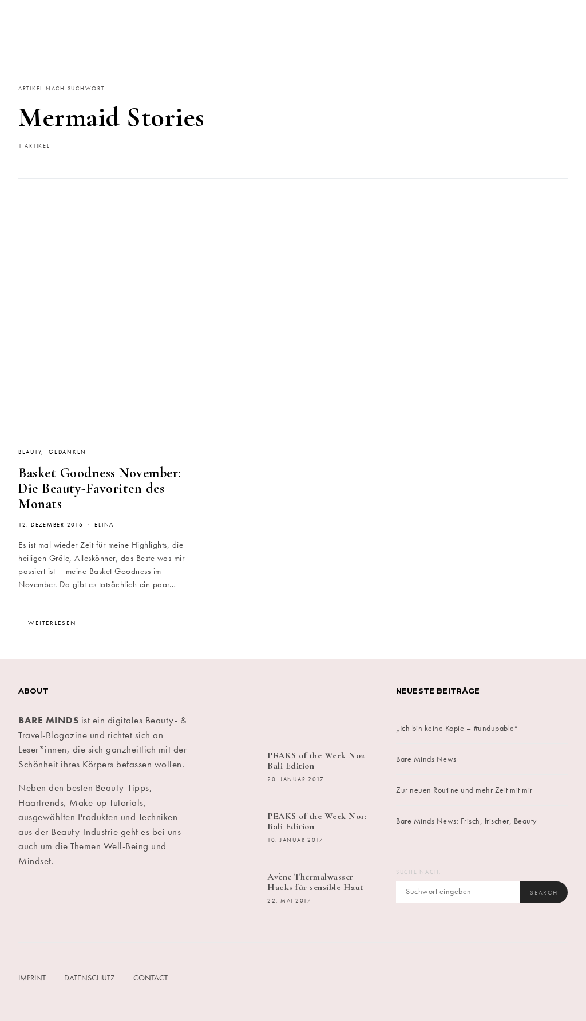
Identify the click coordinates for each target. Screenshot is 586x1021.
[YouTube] (336, 700)
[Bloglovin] (365, 700)
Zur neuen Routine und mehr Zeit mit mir (464, 790)
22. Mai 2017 (289, 900)
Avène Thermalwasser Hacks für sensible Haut (315, 882)
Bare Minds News (426, 759)
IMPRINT (32, 977)
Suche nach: (418, 872)
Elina (104, 524)
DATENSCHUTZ (89, 977)
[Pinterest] (307, 700)
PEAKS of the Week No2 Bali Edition (316, 760)
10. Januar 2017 (295, 840)
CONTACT (150, 977)
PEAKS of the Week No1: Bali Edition (316, 821)
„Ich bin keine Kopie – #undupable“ (457, 728)
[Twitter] (249, 700)
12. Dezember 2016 (51, 524)
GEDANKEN (67, 452)
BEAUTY (29, 452)
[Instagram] (278, 700)
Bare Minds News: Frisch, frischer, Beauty (466, 821)
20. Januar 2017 (295, 779)
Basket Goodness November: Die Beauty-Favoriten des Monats (99, 488)
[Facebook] (220, 700)
